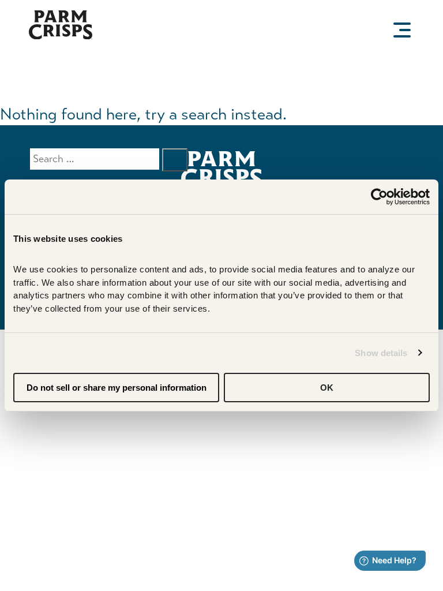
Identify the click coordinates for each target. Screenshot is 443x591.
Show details (381, 353)
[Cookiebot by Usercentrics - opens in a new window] (379, 196)
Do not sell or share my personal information (117, 387)
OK (326, 387)
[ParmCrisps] (60, 36)
